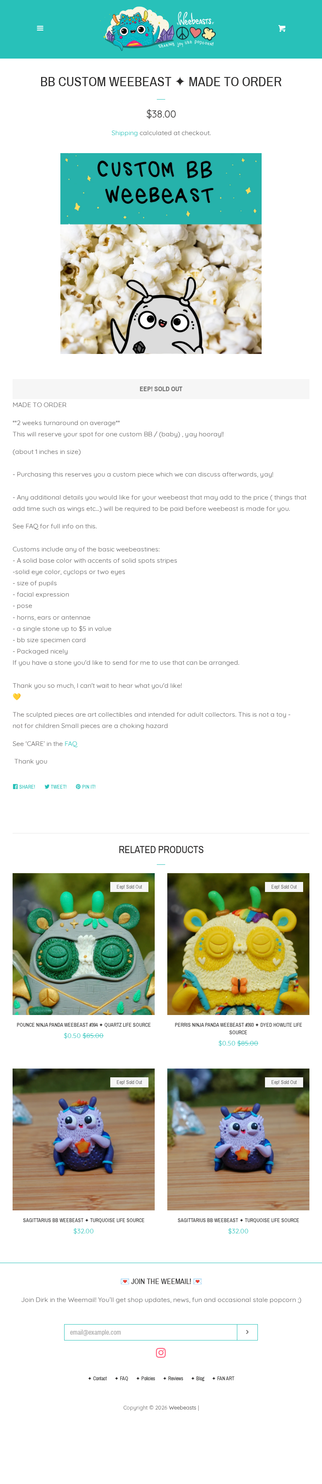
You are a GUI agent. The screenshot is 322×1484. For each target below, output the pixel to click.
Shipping (125, 132)
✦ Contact (97, 1378)
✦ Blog (197, 1378)
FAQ (71, 743)
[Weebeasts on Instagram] (161, 1354)
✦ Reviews (173, 1378)
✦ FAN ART (223, 1378)
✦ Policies (145, 1378)
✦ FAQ (121, 1378)
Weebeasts (182, 1407)
